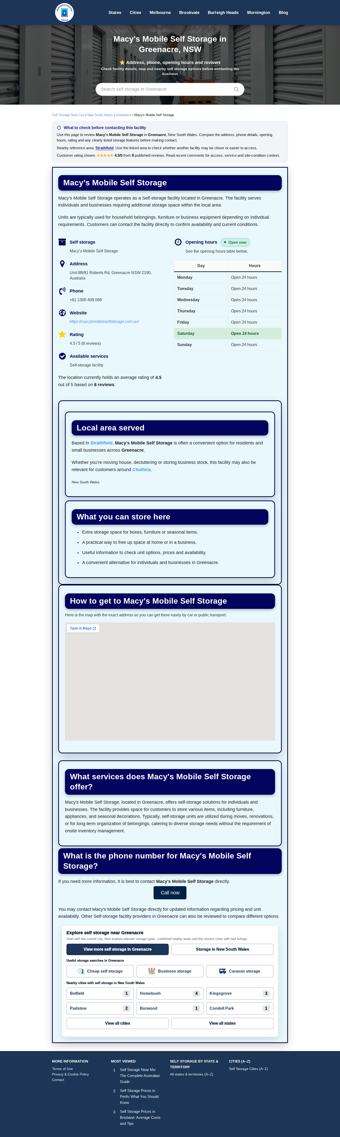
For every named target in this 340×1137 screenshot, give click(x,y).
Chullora (141, 469)
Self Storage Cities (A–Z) (248, 1069)
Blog (283, 12)
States (115, 12)
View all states (222, 1023)
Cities (135, 12)
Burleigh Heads (223, 12)
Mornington (258, 12)
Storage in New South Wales (222, 949)
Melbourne (160, 12)
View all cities (117, 1023)
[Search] (234, 88)
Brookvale (189, 12)
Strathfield (104, 148)
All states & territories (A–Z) (191, 1074)
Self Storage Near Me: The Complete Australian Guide (140, 1075)
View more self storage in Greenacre (118, 949)
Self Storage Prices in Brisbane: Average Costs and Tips (140, 1117)
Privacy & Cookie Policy (70, 1074)
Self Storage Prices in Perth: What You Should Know (139, 1096)
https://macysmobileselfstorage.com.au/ (104, 321)
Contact (58, 1080)
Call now (170, 893)
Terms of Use (62, 1069)
